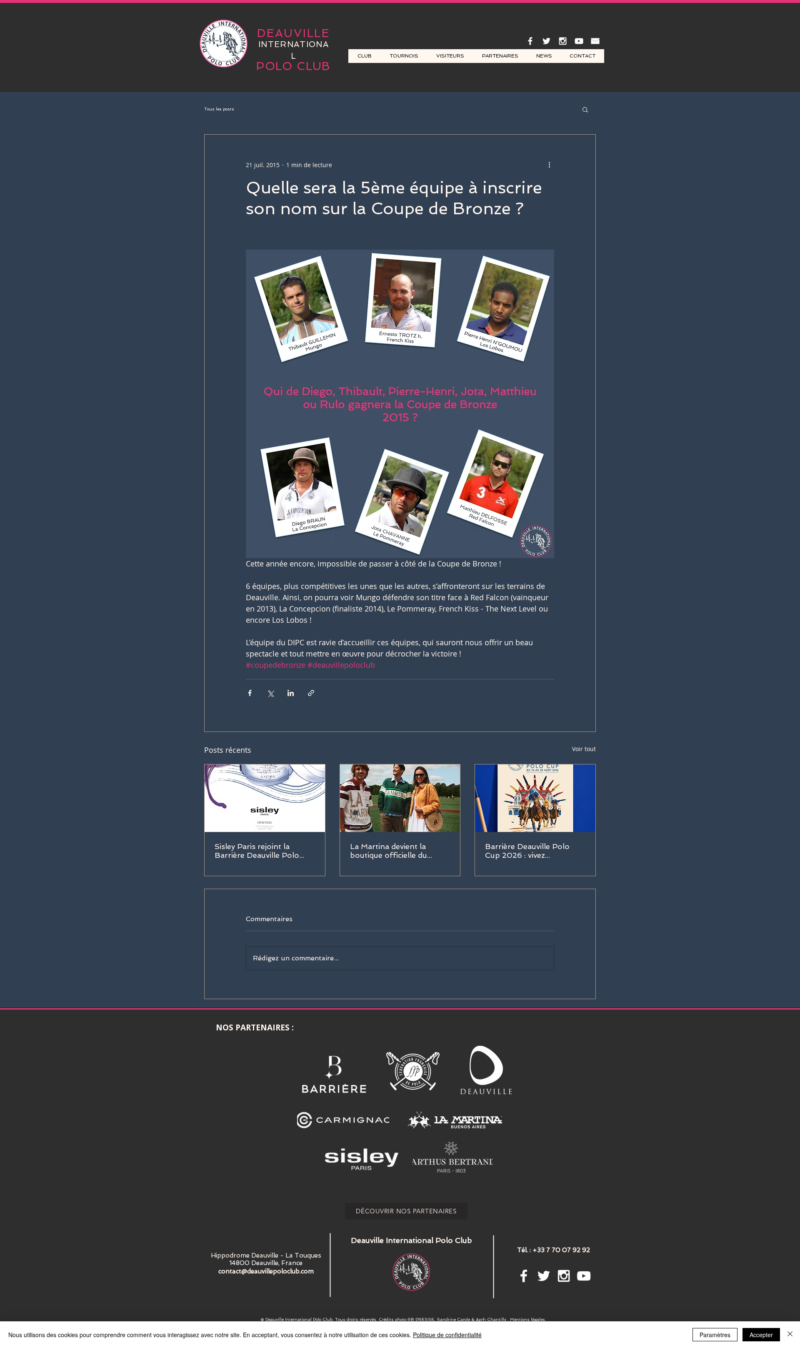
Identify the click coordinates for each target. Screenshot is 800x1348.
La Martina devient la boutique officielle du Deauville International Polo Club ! (391, 850)
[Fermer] (790, 1334)
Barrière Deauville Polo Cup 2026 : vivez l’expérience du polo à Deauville (527, 850)
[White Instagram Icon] (563, 41)
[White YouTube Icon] (579, 41)
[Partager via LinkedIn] (291, 693)
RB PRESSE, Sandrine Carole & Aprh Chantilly (458, 1319)
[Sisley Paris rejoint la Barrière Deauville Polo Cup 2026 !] (265, 798)
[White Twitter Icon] (546, 41)
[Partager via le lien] (311, 693)
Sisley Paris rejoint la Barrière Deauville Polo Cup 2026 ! (257, 850)
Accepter (761, 1334)
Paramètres (715, 1334)
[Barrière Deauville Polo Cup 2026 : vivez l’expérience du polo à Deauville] (535, 798)
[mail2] (595, 41)
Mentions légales (527, 1319)
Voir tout (584, 749)
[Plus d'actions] (549, 165)
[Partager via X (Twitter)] (270, 693)
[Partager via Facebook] (250, 693)
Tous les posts (219, 109)
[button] (585, 109)
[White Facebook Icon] (530, 41)
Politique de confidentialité (447, 1334)
